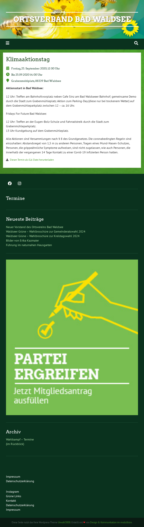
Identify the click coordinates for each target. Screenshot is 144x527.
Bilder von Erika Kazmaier (22, 240)
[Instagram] (19, 184)
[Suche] (136, 43)
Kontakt (11, 500)
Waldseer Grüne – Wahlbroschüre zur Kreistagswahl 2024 (43, 236)
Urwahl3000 (64, 522)
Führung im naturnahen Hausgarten (29, 245)
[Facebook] (10, 184)
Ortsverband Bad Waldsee (72, 19)
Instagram (12, 491)
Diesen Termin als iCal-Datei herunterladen (32, 159)
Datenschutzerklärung (20, 481)
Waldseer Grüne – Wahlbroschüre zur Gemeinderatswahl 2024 (45, 231)
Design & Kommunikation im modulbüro (111, 522)
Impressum (13, 476)
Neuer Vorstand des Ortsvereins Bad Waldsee (34, 227)
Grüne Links (13, 496)
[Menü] (7, 43)
